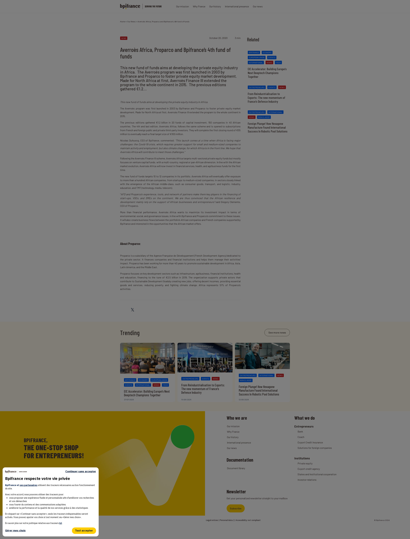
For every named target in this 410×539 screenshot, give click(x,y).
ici (60, 523)
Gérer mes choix (15, 530)
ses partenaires (28, 485)
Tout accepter (84, 530)
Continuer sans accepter (80, 471)
